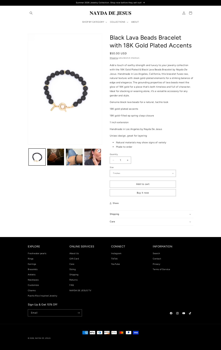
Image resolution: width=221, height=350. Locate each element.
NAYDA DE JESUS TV (80, 290)
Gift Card (74, 258)
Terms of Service (161, 269)
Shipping (114, 58)
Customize (33, 285)
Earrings (32, 264)
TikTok (114, 258)
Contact (157, 258)
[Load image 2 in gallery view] (55, 157)
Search (156, 253)
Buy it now (143, 192)
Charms (32, 290)
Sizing (72, 269)
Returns (73, 280)
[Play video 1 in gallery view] (92, 157)
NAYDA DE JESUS (43, 338)
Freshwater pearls (37, 253)
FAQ (71, 285)
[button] (31, 13)
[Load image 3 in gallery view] (74, 157)
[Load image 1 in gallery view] (37, 157)
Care (71, 264)
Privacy (156, 264)
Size (112, 167)
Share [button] (116, 203)
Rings (31, 258)
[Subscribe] (78, 312)
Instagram (116, 253)
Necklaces (33, 280)
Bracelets (33, 269)
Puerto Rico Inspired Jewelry (42, 295)
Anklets (31, 274)
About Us (74, 253)
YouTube (115, 264)
